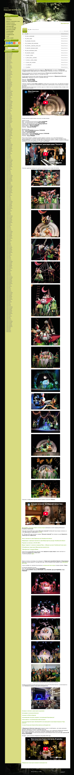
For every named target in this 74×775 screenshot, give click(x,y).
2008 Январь (9, 72)
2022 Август (9, 275)
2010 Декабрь (9, 105)
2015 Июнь (8, 171)
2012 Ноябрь (9, 131)
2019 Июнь (8, 227)
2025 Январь (9, 312)
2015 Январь (9, 165)
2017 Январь (9, 191)
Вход (67, 1)
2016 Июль (8, 183)
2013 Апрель (9, 137)
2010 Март (8, 96)
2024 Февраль (9, 299)
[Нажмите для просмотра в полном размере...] (45, 185)
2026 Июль (8, 331)
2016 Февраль (9, 180)
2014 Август (9, 158)
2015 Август (9, 174)
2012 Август (9, 127)
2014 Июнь (8, 156)
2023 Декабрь (9, 296)
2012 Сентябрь (9, 128)
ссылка (40, 532)
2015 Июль (8, 173)
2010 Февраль (9, 95)
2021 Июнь (8, 257)
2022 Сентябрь (9, 277)
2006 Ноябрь (9, 66)
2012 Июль (8, 126)
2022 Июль (8, 274)
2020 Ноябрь (9, 248)
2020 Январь (9, 236)
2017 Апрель (9, 195)
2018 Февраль (9, 208)
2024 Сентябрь (9, 306)
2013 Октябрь (9, 145)
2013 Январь (9, 134)
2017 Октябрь (9, 202)
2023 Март (8, 284)
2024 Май (8, 303)
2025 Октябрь (9, 322)
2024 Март (8, 300)
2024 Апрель (9, 301)
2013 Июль (8, 141)
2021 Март (8, 253)
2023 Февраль (9, 283)
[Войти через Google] (17, 43)
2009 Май (8, 88)
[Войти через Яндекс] (14, 43)
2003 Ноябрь (9, 56)
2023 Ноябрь (9, 295)
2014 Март (8, 152)
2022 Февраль (9, 267)
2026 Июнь (8, 330)
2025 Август (9, 319)
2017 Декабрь (9, 205)
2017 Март (8, 193)
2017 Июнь (8, 197)
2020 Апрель (9, 240)
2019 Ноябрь (9, 234)
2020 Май (8, 241)
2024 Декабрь (9, 310)
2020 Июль (8, 244)
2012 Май (8, 123)
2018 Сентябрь (9, 215)
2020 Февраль (9, 238)
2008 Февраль (9, 74)
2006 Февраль (9, 62)
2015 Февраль (9, 166)
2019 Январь (9, 221)
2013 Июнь (8, 140)
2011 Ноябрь (9, 117)
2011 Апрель (9, 110)
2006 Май (8, 63)
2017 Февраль (9, 192)
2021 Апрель (9, 254)
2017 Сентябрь (9, 201)
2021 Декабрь (9, 265)
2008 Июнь (8, 79)
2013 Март (8, 136)
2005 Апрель (9, 58)
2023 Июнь (8, 288)
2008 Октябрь (9, 82)
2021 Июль (8, 258)
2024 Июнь (8, 304)
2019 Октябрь (9, 232)
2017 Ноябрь (9, 204)
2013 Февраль (9, 135)
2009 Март (8, 87)
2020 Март (8, 239)
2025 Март (8, 314)
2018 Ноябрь (9, 218)
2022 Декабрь (9, 280)
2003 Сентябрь (9, 53)
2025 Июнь (8, 318)
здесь (33, 553)
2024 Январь (9, 297)
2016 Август (9, 184)
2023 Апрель (9, 286)
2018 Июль (8, 214)
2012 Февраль (9, 121)
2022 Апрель (9, 270)
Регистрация (64, 1)
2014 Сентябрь (9, 160)
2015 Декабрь (9, 179)
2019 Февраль (9, 222)
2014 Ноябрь (9, 162)
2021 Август (9, 260)
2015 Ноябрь (9, 178)
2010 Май (8, 98)
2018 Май (8, 212)
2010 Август (9, 100)
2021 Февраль (9, 252)
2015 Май (8, 170)
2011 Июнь (8, 113)
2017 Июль (8, 199)
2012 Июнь (8, 124)
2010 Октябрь (9, 102)
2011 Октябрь (9, 115)
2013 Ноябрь (9, 147)
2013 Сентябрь (9, 144)
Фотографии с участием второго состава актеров (33, 527)
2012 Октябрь (9, 130)
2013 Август (9, 143)
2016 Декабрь (9, 189)
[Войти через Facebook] (12, 43)
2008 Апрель (9, 76)
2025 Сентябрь (9, 321)
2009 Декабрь (9, 93)
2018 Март (8, 209)
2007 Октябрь (9, 71)
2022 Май (8, 271)
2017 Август (9, 200)
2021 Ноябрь (9, 264)
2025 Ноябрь (9, 323)
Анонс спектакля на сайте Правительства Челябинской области (37, 538)
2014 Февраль (9, 150)
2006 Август (9, 65)
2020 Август (9, 245)
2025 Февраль (9, 313)
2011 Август (8, 114)
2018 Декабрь (9, 219)
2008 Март (8, 75)
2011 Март (8, 109)
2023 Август (9, 291)
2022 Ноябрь (9, 279)
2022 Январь (9, 266)
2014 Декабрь (9, 163)
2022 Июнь (8, 273)
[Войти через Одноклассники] (19, 43)
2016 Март (8, 182)
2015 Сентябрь (9, 175)
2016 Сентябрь (9, 186)
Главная (59, 1)
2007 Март (8, 69)
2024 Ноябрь (9, 309)
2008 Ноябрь (9, 83)
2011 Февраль (9, 108)
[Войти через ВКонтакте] (9, 43)
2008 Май (8, 78)
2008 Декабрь (9, 84)
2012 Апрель (9, 122)
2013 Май (8, 139)
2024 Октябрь (9, 308)
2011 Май (8, 111)
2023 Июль (8, 290)
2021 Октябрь (9, 262)
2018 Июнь (8, 213)
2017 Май (8, 196)
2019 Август (9, 230)
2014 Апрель (9, 153)
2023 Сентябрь (9, 292)
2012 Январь (9, 119)
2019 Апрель (9, 225)
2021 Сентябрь (9, 261)
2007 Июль (8, 70)
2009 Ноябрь (9, 92)
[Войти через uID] (7, 43)
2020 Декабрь (9, 249)
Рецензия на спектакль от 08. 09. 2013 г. (31, 542)
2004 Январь (9, 57)
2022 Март (8, 269)
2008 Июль (8, 80)
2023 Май (8, 287)
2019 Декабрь (9, 235)
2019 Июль (8, 228)
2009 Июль (8, 89)
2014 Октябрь (9, 161)
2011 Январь (9, 106)
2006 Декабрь (9, 67)
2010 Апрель (9, 97)
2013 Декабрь (9, 148)
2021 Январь (9, 251)
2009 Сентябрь (9, 91)
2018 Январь (9, 206)
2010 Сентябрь (9, 101)
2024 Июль (8, 305)
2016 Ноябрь (9, 188)
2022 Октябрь (9, 278)
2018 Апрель (9, 210)
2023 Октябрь (9, 293)
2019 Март (8, 223)
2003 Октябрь (9, 54)
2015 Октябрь (9, 176)
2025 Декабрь (9, 325)
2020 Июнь (8, 243)
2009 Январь (9, 85)
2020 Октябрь (9, 247)
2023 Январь (9, 282)
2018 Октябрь (9, 217)
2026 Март (8, 327)
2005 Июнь (8, 59)
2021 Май (8, 256)
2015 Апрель (9, 169)
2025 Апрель (9, 315)
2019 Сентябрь (9, 231)
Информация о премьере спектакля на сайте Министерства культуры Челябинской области (43, 540)
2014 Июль (8, 157)
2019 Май (8, 226)
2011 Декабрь (9, 118)
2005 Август (9, 61)
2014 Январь (9, 149)
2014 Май (8, 154)
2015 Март (8, 167)
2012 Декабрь (9, 132)
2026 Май (8, 328)
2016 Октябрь (9, 187)
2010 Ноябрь (9, 104)
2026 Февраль (9, 326)
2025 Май (8, 317)
